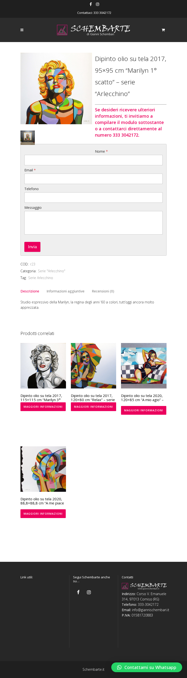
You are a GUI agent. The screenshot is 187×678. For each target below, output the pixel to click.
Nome (101, 151)
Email (30, 170)
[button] (146, 667)
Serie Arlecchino (40, 277)
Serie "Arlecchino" (51, 271)
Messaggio (33, 207)
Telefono (31, 188)
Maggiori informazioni (43, 406)
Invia (32, 247)
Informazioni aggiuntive (65, 291)
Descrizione (29, 291)
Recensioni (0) (103, 291)
